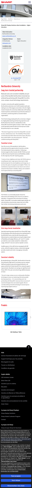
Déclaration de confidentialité (9, 471)
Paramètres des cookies (14, 466)
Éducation (4, 387)
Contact (3, 419)
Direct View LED (5, 381)
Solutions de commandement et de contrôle (14, 401)
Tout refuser (16, 480)
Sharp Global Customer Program (10, 416)
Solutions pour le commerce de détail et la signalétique (13, 397)
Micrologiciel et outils (7, 362)
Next (30, 318)
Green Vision (4, 404)
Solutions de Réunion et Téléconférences (13, 393)
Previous (1, 318)
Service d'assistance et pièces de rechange (13, 356)
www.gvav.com (6, 43)
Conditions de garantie (7, 368)
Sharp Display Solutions (8, 413)
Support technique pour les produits (12, 359)
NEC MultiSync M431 (16, 332)
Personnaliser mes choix (16, 486)
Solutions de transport (7, 390)
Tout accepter (16, 476)
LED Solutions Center (7, 377)
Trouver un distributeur (8, 365)
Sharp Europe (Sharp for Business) (11, 428)
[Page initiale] (6, 2)
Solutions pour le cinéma (8, 384)
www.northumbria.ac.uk (9, 36)
